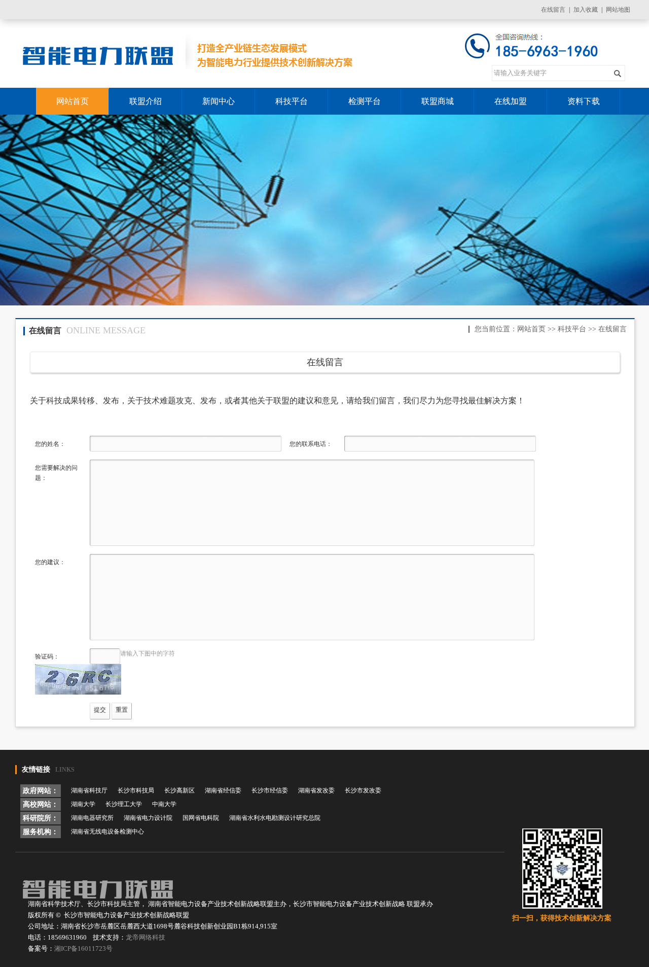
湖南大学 (83, 804)
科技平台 (572, 329)
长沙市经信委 (269, 790)
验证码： (47, 656)
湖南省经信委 (223, 790)
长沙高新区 (179, 790)
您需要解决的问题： (56, 472)
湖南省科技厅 (89, 790)
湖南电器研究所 (92, 817)
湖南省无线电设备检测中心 (107, 831)
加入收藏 (585, 9)
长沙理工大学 (123, 804)
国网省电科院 (201, 817)
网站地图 (618, 9)
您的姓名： (50, 443)
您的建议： (50, 562)
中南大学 (164, 804)
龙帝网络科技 (145, 937)
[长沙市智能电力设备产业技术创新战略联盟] (189, 54)
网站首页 (531, 329)
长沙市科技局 (136, 790)
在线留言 (553, 9)
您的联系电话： (311, 443)
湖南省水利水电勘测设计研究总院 (274, 817)
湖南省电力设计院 (148, 817)
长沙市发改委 (363, 790)
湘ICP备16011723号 (83, 948)
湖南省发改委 (316, 790)
